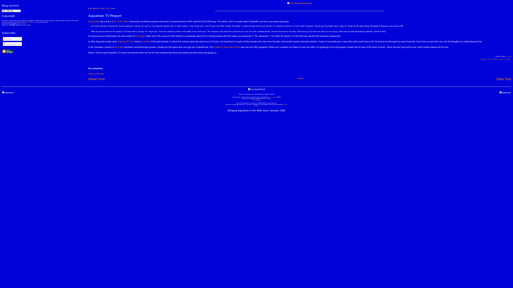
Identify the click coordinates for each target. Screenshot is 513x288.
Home (300, 78)
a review (146, 41)
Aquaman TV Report (105, 16)
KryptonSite (93, 21)
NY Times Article (121, 21)
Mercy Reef (504, 59)
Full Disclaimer (256, 100)
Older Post (503, 79)
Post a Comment (96, 74)
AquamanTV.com (126, 41)
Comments (11, 44)
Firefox (285, 104)
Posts (9, 39)
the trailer (119, 47)
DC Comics (22, 23)
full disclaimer (31, 22)
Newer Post (96, 79)
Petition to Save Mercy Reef (227, 47)
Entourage (493, 59)
